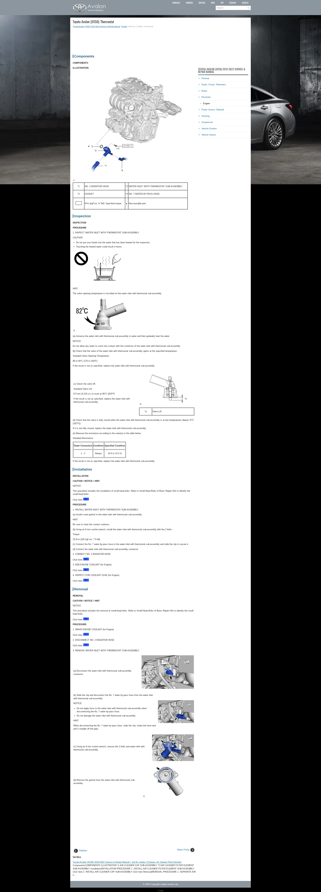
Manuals (176, 2)
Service (202, 2)
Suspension (207, 122)
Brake (204, 91)
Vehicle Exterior (209, 128)
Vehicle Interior (208, 135)
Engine (124, 26)
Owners (189, 2)
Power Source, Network (212, 109)
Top (222, 2)
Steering (205, 116)
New (213, 2)
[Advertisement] (134, 39)
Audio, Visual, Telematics (213, 84)
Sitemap (232, 2)
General (205, 78)
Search (245, 2)
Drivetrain (206, 97)
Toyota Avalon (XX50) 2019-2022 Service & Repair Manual (96, 26)
